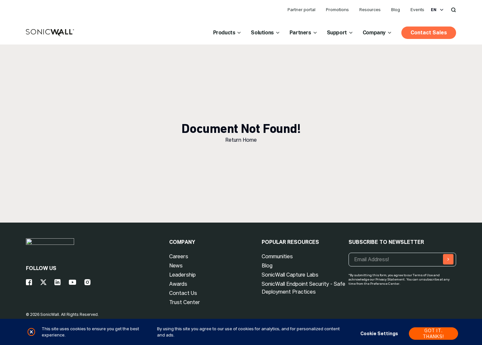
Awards (178, 284)
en (433, 10)
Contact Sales (429, 32)
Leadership (182, 275)
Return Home (241, 140)
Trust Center (184, 302)
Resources (370, 9)
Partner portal (301, 9)
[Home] (50, 33)
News (176, 266)
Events (417, 9)
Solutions (262, 32)
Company (374, 32)
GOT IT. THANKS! (433, 333)
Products (224, 32)
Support (337, 32)
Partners (300, 32)
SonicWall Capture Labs (290, 275)
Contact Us (183, 293)
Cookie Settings (379, 333)
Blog (395, 9)
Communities (277, 256)
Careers (178, 256)
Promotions (337, 9)
